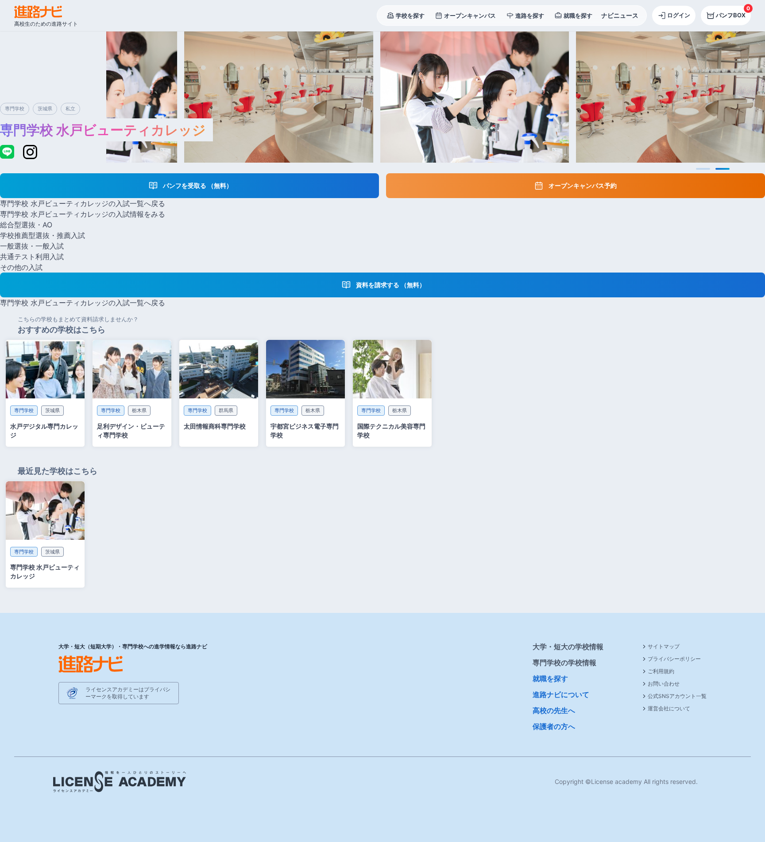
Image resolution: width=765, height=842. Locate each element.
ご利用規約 (661, 671)
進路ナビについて (561, 694)
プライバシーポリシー (674, 658)
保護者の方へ (554, 726)
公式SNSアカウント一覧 (677, 696)
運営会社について (669, 708)
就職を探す (550, 678)
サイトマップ (664, 646)
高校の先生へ (554, 710)
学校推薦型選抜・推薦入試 (42, 235)
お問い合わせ (664, 683)
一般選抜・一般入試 (32, 246)
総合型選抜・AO (26, 224)
